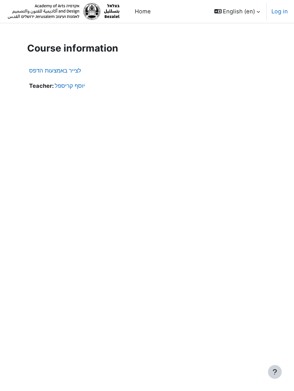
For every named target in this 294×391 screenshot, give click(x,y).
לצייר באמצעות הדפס (55, 70)
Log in (279, 11)
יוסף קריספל (70, 85)
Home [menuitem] (143, 11)
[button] (237, 11)
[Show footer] (275, 372)
